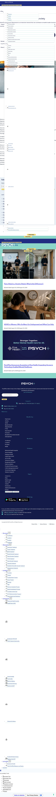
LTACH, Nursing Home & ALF (11, 468)
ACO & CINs (8, 458)
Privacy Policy (8, 491)
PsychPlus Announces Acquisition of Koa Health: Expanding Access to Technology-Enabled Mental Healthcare (28, 366)
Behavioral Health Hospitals (11, 450)
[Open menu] (3, 254)
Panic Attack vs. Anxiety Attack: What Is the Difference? (24, 284)
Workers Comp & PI (9, 472)
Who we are (5, 533)
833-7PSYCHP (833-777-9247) (32, 403)
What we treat (6, 544)
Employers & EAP (9, 454)
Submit (4, 399)
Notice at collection (19, 795)
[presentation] (29, 264)
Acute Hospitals (8, 452)
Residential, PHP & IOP (10, 462)
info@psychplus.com (12, 406)
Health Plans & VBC (9, 456)
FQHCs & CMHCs (9, 464)
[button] (0, 770)
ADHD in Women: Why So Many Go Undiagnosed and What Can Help (29, 324)
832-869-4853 (10, 408)
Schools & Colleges (9, 460)
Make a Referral (9, 2)
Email (3, 397)
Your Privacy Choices (32, 795)
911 (27, 509)
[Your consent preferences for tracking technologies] (53, 794)
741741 (8, 514)
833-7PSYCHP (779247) (12, 512)
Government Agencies (10, 470)
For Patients (5, 570)
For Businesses (6, 598)
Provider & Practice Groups (11, 466)
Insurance (6, 231)
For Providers (5, 761)
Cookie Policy (16, 491)
